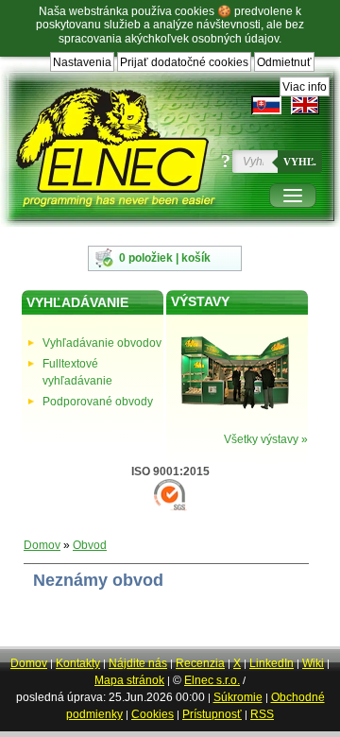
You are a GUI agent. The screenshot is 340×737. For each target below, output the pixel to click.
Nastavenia (82, 62)
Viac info (304, 87)
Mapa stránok (129, 680)
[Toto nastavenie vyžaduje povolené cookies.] (305, 104)
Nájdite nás (138, 663)
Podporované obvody (97, 401)
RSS (262, 714)
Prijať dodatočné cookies (184, 62)
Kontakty (78, 663)
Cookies (152, 714)
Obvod (90, 545)
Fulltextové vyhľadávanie (77, 372)
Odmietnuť (284, 62)
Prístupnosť (212, 714)
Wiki (313, 663)
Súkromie (238, 697)
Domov (42, 545)
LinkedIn (271, 663)
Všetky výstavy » (266, 439)
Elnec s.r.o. (212, 680)
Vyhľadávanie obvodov (102, 343)
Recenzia (200, 663)
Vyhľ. (299, 161)
